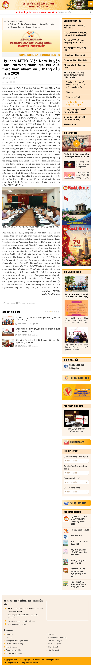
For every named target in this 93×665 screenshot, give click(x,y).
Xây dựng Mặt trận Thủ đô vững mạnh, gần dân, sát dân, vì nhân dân (82, 175)
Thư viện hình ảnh (72, 271)
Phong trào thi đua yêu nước (74, 66)
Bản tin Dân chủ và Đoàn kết (79, 542)
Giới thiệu (51, 634)
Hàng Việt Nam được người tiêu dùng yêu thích (78, 584)
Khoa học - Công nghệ (74, 55)
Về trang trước (9, 303)
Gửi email (21, 303)
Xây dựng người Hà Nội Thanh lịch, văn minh (79, 552)
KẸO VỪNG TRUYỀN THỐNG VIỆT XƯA (76, 430)
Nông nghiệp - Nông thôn (75, 60)
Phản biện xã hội (73, 97)
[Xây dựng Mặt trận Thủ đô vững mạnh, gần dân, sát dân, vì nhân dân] (69, 175)
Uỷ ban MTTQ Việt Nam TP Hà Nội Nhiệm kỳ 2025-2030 (79, 520)
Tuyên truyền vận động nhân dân (74, 26)
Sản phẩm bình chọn (73, 406)
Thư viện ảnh (53, 647)
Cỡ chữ (5, 82)
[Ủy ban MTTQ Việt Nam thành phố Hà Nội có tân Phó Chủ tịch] (8, 320)
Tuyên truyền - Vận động (57, 637)
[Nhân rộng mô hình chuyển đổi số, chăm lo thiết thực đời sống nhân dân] (8, 332)
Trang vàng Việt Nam (14, 650)
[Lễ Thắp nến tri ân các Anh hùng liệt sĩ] (69, 164)
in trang (32, 303)
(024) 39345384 (22, 615)
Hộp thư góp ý (53, 650)
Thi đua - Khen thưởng (14, 644)
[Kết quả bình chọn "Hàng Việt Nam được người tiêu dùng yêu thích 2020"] (76, 392)
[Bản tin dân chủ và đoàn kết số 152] (76, 205)
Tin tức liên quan (54, 644)
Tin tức (20, 21)
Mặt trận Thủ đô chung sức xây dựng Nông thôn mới (78, 572)
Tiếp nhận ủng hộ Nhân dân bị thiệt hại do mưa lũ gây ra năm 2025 (76, 347)
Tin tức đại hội (71, 359)
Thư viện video (71, 133)
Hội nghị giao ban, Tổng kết (75, 49)
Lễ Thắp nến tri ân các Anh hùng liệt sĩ (82, 164)
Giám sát (69, 92)
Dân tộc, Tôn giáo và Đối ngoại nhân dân (75, 110)
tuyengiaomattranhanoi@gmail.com (21, 621)
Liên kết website (71, 451)
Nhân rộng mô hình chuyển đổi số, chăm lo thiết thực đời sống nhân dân (38, 330)
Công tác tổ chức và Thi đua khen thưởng (75, 118)
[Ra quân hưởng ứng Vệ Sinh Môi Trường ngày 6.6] (76, 284)
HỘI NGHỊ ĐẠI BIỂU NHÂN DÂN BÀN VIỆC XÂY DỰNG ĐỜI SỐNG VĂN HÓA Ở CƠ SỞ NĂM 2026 (76, 320)
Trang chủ (11, 21)
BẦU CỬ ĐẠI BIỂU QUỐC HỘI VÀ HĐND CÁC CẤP (75, 34)
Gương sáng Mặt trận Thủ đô (78, 561)
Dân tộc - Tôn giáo (55, 641)
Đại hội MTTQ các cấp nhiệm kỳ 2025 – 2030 (74, 41)
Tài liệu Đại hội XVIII (80, 530)
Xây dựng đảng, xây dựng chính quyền (25, 27)
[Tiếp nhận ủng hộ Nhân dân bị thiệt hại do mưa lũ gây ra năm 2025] (76, 335)
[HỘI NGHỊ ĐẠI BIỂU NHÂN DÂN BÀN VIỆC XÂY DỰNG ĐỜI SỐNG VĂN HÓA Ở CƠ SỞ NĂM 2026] (76, 308)
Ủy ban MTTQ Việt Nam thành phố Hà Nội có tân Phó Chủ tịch (38, 319)
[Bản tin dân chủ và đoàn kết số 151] (76, 245)
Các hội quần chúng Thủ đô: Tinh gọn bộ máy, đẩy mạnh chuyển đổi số (38, 341)
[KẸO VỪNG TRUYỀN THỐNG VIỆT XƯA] (76, 418)
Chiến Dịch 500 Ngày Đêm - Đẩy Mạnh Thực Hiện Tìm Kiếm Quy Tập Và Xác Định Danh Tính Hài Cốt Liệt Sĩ (76, 155)
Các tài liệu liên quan (14, 653)
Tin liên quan (70, 124)
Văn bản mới (76, 536)
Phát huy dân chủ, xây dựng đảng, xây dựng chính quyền (32, 24)
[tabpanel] (31, 333)
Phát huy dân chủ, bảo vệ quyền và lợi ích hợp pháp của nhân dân (76, 84)
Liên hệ (9, 637)
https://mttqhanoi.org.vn (17, 624)
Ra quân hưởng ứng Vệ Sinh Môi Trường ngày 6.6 (76, 295)
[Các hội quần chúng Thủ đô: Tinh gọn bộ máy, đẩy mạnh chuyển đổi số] (8, 343)
